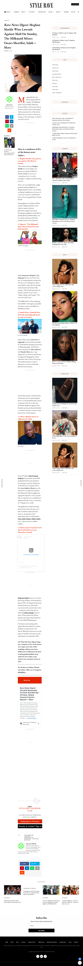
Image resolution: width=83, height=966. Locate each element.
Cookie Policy (62, 942)
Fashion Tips (55, 80)
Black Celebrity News (57, 77)
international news (28, 837)
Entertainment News (56, 74)
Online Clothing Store (57, 92)
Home (6, 942)
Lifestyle (6, 20)
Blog (17, 942)
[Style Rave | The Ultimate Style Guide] (41, 5)
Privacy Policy (32, 942)
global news (27, 836)
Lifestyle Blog (55, 71)
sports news (35, 838)
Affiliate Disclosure (52, 942)
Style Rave (9, 105)
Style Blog (54, 83)
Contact (23, 942)
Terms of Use (41, 942)
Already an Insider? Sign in (30, 826)
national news (27, 838)
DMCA (70, 942)
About (12, 942)
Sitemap (76, 942)
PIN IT (30, 237)
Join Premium (75, 4)
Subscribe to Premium (30, 821)
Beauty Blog (55, 86)
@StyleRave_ (22, 672)
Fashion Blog (55, 64)
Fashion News (55, 89)
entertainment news (29, 835)
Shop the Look (55, 68)
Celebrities (26, 888)
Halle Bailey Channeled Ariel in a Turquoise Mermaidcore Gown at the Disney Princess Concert (63, 129)
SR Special (7, 897)
